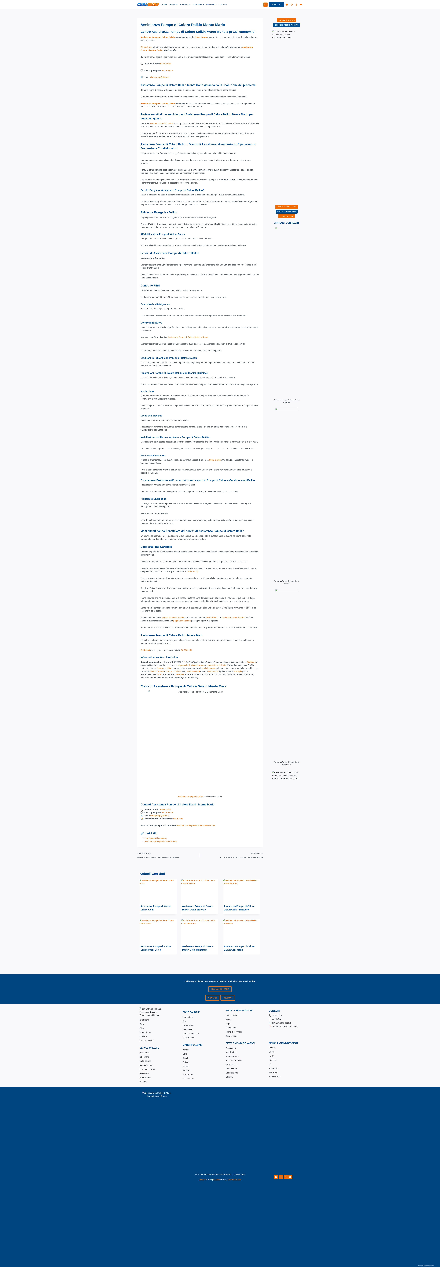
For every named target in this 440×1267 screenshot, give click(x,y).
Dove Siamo (145, 1032)
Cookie (216, 1179)
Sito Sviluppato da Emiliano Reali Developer (426, 1265)
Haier (271, 1056)
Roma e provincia (191, 1033)
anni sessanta (193, 671)
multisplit (238, 671)
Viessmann (188, 1074)
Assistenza (145, 1053)
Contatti (223, 5)
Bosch (185, 1058)
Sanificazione (232, 1073)
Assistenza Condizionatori (161, 123)
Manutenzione (146, 1065)
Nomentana (188, 1017)
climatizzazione (157, 671)
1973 (158, 674)
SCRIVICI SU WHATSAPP (286, 211)
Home (164, 5)
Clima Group (200, 37)
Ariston (186, 1050)
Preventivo (227, 998)
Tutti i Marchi (188, 1079)
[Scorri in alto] (435, 1254)
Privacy (202, 1179)
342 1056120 (168, 70)
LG (270, 1064)
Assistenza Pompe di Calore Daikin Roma (196, 825)
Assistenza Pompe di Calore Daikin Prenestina (241, 855)
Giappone (251, 662)
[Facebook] (287, 5)
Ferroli (185, 1066)
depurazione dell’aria (216, 665)
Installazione (145, 1061)
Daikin (185, 1062)
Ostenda (180, 674)
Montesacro (231, 1028)
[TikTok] (296, 5)
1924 (169, 668)
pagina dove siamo (182, 621)
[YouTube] (301, 5)
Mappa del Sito (234, 1179)
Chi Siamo (173, 5)
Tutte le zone (188, 1038)
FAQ (142, 1028)
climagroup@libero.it (159, 77)
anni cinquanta (208, 668)
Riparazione (145, 1077)
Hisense (272, 1060)
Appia (228, 1023)
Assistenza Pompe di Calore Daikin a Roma (188, 337)
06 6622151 (276, 4)
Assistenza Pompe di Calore (191, 797)
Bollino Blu (144, 1057)
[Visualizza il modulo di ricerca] (265, 5)
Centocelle (187, 1029)
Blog (142, 1024)
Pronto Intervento (147, 1069)
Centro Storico (232, 1015)
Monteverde (188, 1025)
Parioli (228, 1019)
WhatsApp (212, 998)
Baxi (185, 1054)
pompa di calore (173, 671)
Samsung (273, 1072)
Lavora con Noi (146, 1040)
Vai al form (178, 819)
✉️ (280, 1023)
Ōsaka (160, 668)
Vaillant (186, 1070)
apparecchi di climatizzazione (191, 665)
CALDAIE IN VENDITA (287, 20)
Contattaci (145, 650)
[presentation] (158, 891)
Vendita (143, 1081)
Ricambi (198, 5)
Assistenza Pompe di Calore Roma (161, 841)
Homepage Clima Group (156, 838)
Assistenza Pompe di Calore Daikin (157, 37)
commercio (213, 671)
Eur (184, 1021)
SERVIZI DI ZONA (286, 216)
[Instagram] (292, 5)
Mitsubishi (273, 1068)
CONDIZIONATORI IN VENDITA (286, 25)
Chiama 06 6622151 (220, 989)
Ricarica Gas (232, 1064)
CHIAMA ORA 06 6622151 (286, 207)
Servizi (185, 5)
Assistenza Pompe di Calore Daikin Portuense (158, 855)
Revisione (144, 1073)
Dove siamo (211, 5)
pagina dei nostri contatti (173, 618)
